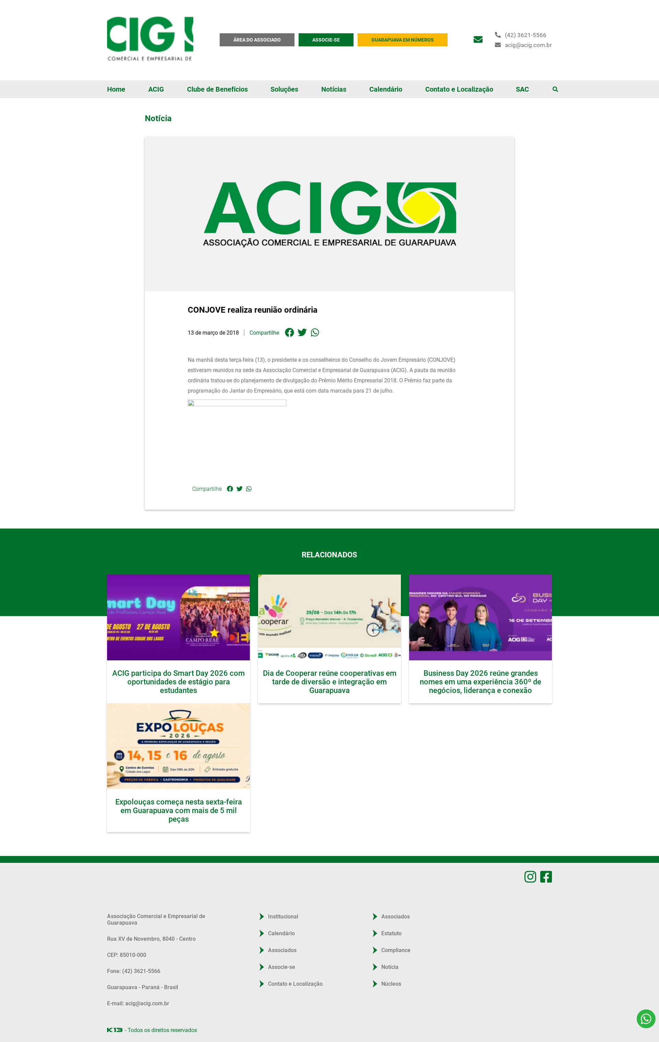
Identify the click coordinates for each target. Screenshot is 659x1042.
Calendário (385, 89)
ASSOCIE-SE (326, 40)
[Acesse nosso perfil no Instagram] (530, 876)
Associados (282, 963)
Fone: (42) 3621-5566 (133, 984)
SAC (522, 89)
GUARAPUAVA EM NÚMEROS (402, 40)
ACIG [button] (156, 89)
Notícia (389, 980)
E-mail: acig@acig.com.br (138, 1017)
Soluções (284, 89)
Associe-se (281, 980)
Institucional (283, 930)
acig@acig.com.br (528, 45)
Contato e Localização (459, 89)
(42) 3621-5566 (525, 35)
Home (116, 89)
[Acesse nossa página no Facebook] (546, 876)
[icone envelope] (478, 40)
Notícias (333, 89)
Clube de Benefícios (217, 89)
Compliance (396, 963)
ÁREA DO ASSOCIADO (257, 40)
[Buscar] (555, 89)
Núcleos (391, 997)
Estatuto (391, 946)
